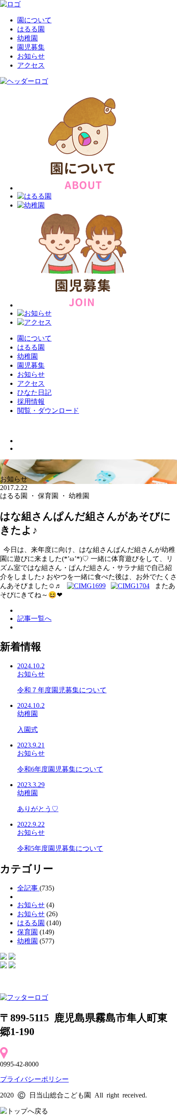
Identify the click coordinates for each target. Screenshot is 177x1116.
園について (34, 20)
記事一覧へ (34, 618)
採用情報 (31, 401)
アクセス (31, 65)
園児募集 (31, 47)
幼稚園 (27, 38)
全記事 (28, 888)
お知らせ (31, 56)
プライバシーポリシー (34, 1079)
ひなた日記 (34, 392)
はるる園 (31, 29)
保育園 (27, 932)
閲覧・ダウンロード (48, 410)
